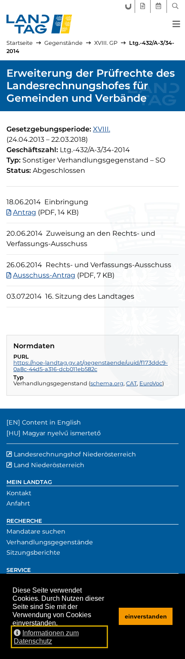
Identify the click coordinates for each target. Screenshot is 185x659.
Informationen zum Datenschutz (46, 637)
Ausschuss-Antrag (44, 275)
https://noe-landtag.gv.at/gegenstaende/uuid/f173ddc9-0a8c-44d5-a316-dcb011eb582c (90, 365)
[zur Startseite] (39, 24)
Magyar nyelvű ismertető (61, 433)
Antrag (24, 212)
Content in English (51, 422)
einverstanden (146, 616)
